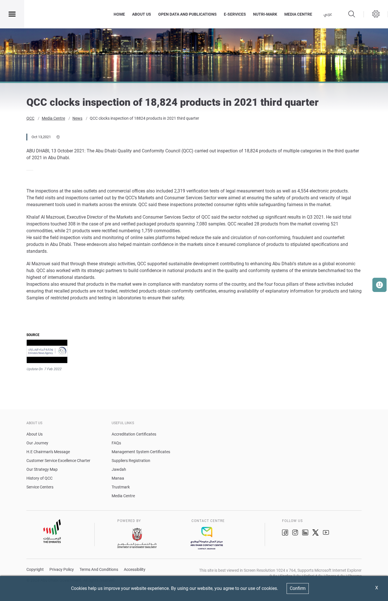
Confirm (298, 588)
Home (119, 14)
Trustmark (121, 487)
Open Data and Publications (187, 14)
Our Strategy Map (42, 469)
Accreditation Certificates (134, 434)
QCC (30, 118)
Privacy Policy (61, 569)
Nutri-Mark (265, 14)
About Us (141, 14)
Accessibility (134, 569)
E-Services (235, 14)
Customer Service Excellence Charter (58, 460)
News (77, 118)
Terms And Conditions (99, 569)
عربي (328, 14)
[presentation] (28, 170)
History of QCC (39, 478)
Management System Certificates (141, 451)
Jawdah (119, 469)
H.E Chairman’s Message (48, 451)
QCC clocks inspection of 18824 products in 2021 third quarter (144, 118)
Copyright (35, 569)
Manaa (118, 478)
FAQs (116, 443)
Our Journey (37, 443)
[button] (379, 285)
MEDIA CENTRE (298, 14)
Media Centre (53, 118)
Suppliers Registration (131, 460)
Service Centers (39, 487)
